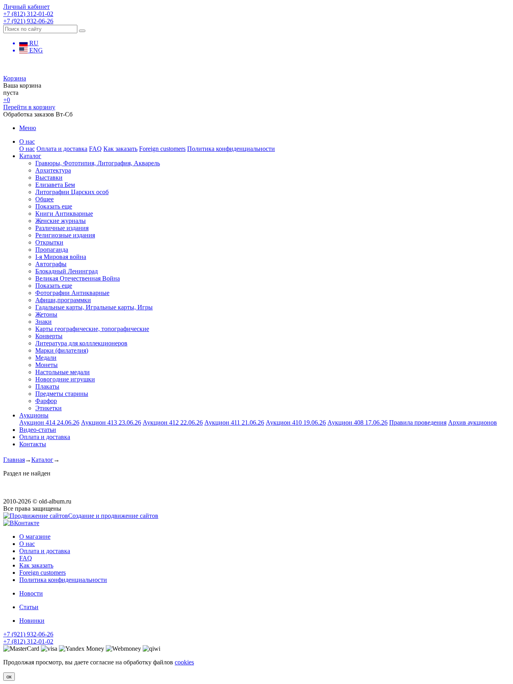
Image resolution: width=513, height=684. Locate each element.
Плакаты (47, 386)
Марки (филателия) (61, 350)
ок (9, 677)
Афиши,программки (63, 300)
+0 (6, 99)
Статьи (28, 607)
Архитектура (53, 170)
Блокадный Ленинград (66, 271)
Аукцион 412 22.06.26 (173, 422)
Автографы (51, 264)
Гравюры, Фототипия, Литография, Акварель (97, 163)
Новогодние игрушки (65, 379)
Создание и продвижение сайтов (113, 515)
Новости (31, 593)
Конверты (49, 336)
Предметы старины (61, 393)
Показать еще (53, 206)
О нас (27, 141)
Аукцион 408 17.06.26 (357, 422)
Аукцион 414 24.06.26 (49, 422)
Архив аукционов (472, 422)
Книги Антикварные (64, 213)
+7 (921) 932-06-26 (28, 21)
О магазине (34, 536)
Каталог (30, 155)
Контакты (32, 444)
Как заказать (120, 148)
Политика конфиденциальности (231, 148)
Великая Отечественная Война (77, 278)
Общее (44, 199)
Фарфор (46, 400)
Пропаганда (51, 249)
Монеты (46, 364)
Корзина (14, 78)
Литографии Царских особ (72, 192)
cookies (184, 662)
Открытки (49, 242)
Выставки (49, 177)
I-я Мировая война (60, 256)
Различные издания (62, 228)
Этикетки (48, 408)
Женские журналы (60, 220)
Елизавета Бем (55, 184)
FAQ (95, 148)
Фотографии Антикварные (72, 292)
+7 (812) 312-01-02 (28, 13)
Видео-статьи (37, 429)
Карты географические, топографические (92, 328)
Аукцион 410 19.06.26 (296, 422)
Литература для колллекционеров (81, 343)
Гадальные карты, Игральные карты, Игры (94, 307)
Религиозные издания (65, 235)
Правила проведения (417, 422)
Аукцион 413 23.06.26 (111, 422)
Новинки (31, 620)
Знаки (43, 321)
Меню (27, 127)
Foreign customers (162, 148)
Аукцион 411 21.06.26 (234, 422)
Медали (46, 357)
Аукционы (33, 415)
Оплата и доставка (61, 148)
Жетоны (46, 314)
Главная (14, 459)
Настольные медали (62, 372)
